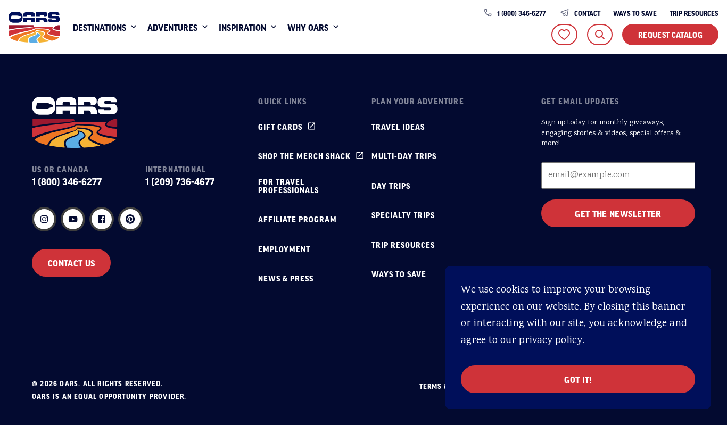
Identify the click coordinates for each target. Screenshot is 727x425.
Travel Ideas (398, 126)
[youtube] (73, 219)
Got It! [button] (577, 379)
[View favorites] (564, 34)
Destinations (99, 27)
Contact (587, 13)
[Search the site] (600, 34)
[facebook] (101, 219)
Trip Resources (694, 13)
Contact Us (71, 263)
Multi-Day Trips (403, 156)
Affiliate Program (297, 219)
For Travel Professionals (288, 185)
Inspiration (242, 27)
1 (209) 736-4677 (179, 181)
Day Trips (390, 185)
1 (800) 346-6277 (521, 13)
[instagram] (44, 219)
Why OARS (307, 27)
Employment (284, 249)
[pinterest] (130, 219)
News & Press (285, 278)
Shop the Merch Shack (304, 156)
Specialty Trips (403, 215)
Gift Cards (280, 126)
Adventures (172, 27)
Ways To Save (635, 13)
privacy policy (550, 340)
